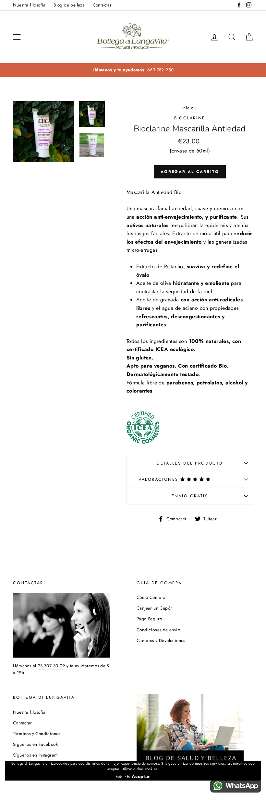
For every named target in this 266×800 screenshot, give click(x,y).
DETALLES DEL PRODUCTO (190, 463)
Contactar (102, 5)
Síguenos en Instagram (35, 755)
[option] (133, 70)
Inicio (187, 107)
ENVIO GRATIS (190, 496)
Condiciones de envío (158, 629)
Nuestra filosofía (29, 5)
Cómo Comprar (152, 597)
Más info (123, 776)
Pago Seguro (149, 618)
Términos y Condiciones (36, 733)
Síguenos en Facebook (35, 744)
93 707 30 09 (51, 665)
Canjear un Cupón (155, 608)
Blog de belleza (69, 5)
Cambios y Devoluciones (161, 640)
